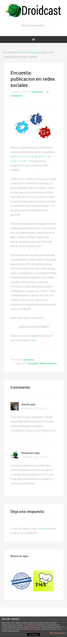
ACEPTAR (33, 635)
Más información (57, 633)
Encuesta (34, 52)
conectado (43, 528)
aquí (33, 340)
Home (23, 52)
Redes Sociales (48, 363)
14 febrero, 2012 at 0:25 (34, 408)
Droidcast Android (33, 10)
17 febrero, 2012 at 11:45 (34, 456)
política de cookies (31, 629)
